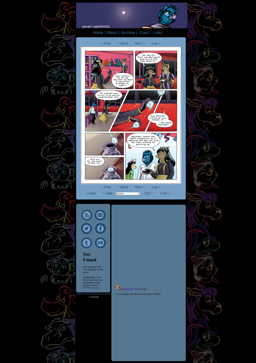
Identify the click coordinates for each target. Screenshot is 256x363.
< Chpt (108, 193)
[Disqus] (148, 245)
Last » (156, 43)
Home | (99, 32)
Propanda (95, 297)
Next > (140, 43)
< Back (123, 43)
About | (113, 32)
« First (106, 43)
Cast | (145, 32)
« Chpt (91, 193)
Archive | (129, 32)
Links (158, 32)
